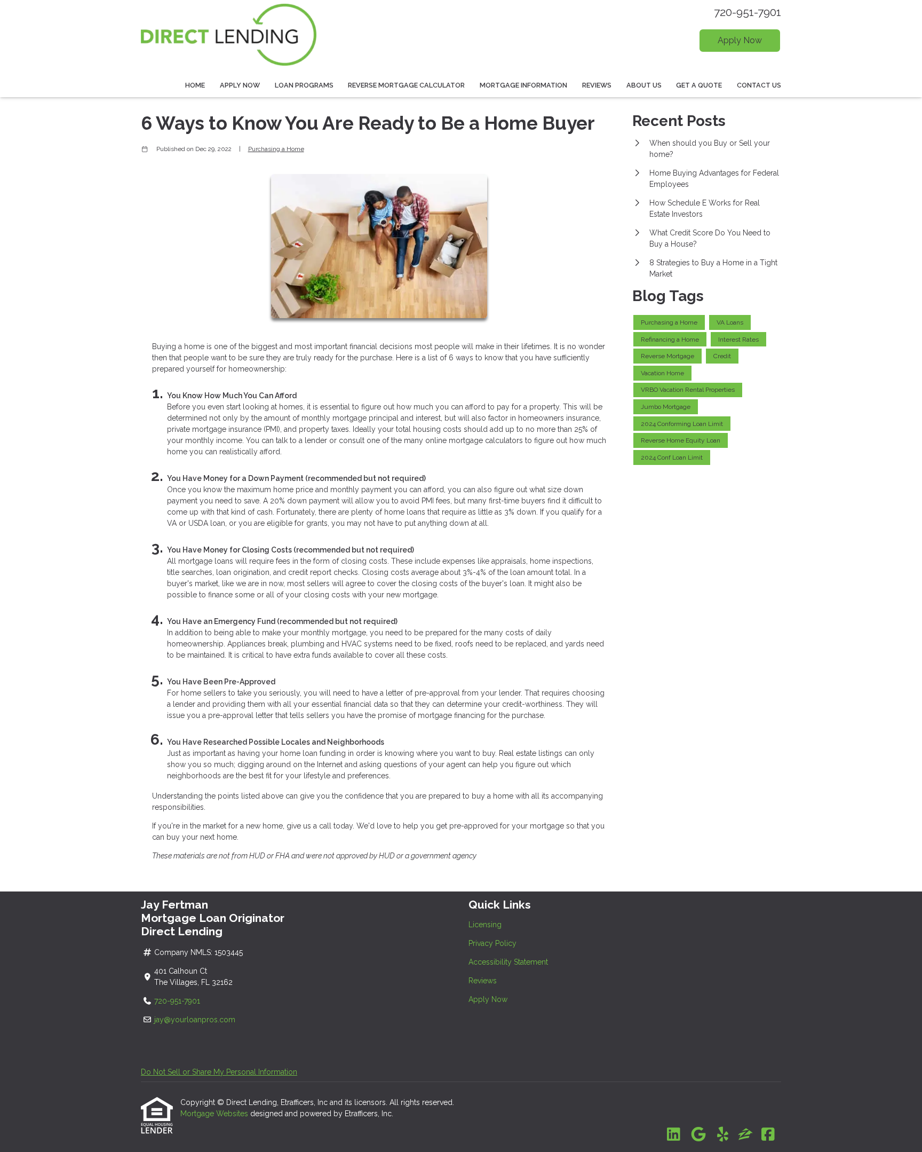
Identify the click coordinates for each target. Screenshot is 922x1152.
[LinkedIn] (673, 1135)
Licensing (485, 924)
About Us (644, 85)
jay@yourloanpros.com (194, 1019)
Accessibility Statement (508, 962)
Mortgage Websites (215, 1113)
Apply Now (740, 40)
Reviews (596, 85)
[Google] (698, 1135)
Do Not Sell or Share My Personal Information (219, 1072)
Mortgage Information (523, 85)
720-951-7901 (747, 12)
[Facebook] (768, 1135)
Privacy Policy (492, 943)
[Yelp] (722, 1135)
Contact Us (759, 85)
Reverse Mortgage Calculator (406, 85)
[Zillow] (745, 1135)
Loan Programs (304, 85)
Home (195, 85)
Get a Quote (699, 85)
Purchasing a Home (276, 149)
